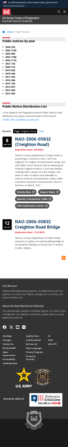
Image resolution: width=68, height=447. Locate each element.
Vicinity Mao (24, 191)
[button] (15, 5)
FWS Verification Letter (30, 205)
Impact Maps (48, 191)
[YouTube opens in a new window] (17, 327)
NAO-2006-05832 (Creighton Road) (33, 141)
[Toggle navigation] (63, 12)
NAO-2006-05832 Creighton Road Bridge (37, 224)
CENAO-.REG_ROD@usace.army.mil (20, 119)
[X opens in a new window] (11, 327)
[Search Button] (58, 12)
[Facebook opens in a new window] (4, 327)
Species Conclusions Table (32, 198)
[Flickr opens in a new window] (23, 327)
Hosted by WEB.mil (13, 398)
